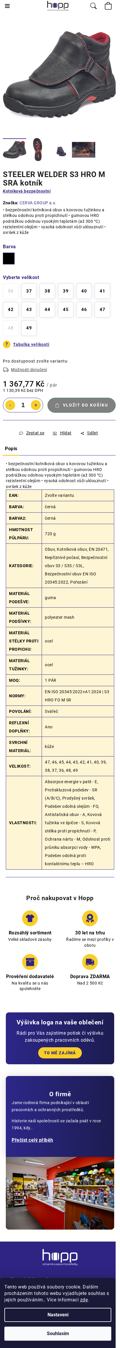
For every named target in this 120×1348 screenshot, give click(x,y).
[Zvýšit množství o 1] (36, 405)
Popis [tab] (11, 448)
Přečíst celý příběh (32, 1140)
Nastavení (57, 1315)
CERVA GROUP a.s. (38, 202)
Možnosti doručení (29, 369)
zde (84, 1300)
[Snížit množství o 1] (10, 405)
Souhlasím (58, 1333)
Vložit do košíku (85, 405)
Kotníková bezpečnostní (27, 191)
